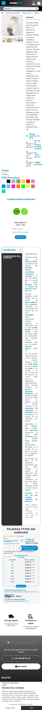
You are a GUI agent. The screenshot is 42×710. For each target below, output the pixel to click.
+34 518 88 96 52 (22, 658)
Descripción (9, 250)
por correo (22, 666)
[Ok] (36, 8)
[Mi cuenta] (34, 3)
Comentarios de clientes (11, 257)
